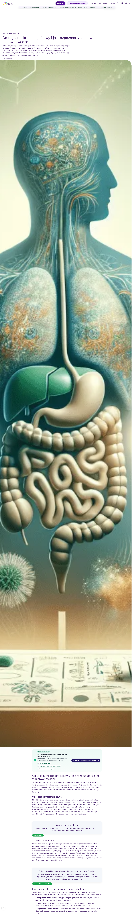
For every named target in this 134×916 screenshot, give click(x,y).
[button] (122, 3)
